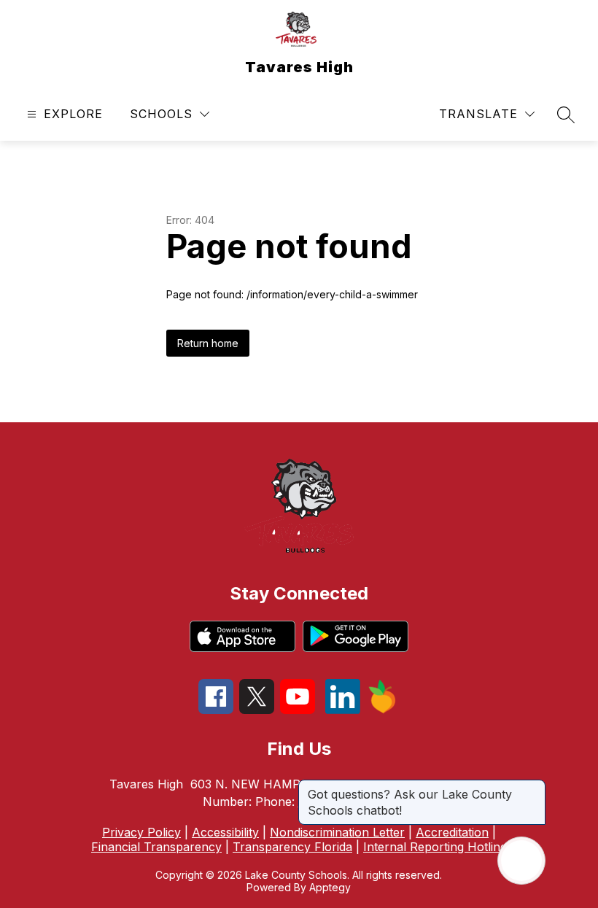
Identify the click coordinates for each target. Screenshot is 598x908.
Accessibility (225, 832)
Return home (207, 343)
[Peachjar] (382, 709)
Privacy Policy (141, 832)
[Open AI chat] (521, 860)
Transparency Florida (292, 846)
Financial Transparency (156, 846)
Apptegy (330, 887)
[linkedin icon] (342, 709)
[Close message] (533, 787)
